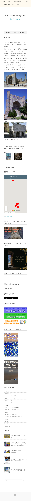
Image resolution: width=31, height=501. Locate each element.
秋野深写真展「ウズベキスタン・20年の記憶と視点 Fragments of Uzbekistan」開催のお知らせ (18, 444)
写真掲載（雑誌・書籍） (10, 414)
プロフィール (25, 1)
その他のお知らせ (8, 419)
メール (25, 4)
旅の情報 (7, 426)
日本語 (12, 19)
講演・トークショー (9, 398)
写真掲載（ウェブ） (9, 421)
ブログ (5, 423)
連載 (13, 4)
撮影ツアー (7, 393)
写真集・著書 (7, 4)
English (18, 19)
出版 (6, 412)
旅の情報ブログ (18, 4)
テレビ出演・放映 (8, 400)
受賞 (6, 405)
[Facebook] (15, 495)
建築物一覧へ (8, 216)
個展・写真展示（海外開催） (11, 409)
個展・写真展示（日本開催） (11, 407)
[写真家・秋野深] (15, 15)
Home (4, 1)
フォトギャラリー (17, 1)
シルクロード (7, 402)
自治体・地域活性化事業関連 (11, 396)
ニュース (9, 1)
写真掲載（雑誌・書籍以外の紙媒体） (13, 416)
